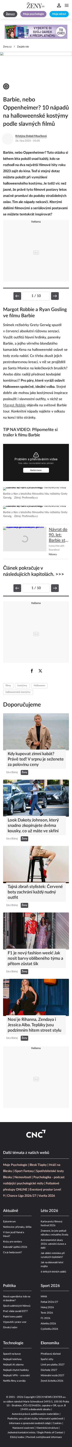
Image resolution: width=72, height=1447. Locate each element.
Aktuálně (10, 1211)
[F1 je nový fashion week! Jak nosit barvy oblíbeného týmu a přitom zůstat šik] (36, 930)
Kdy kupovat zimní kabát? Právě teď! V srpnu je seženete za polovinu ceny (36, 759)
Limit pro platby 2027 (53, 1365)
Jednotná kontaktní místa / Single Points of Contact (35, 1432)
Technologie (13, 1343)
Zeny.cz (7, 47)
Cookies (57, 1423)
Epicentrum (9, 1221)
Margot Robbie (14, 405)
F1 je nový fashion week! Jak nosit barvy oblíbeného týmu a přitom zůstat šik (35, 958)
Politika (9, 1286)
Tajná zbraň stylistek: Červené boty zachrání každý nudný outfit (35, 892)
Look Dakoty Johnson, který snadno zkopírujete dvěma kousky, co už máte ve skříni (33, 825)
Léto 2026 (49, 1211)
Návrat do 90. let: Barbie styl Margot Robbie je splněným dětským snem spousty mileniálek (58, 535)
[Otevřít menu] (66, 5)
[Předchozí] (17, 296)
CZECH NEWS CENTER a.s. (50, 1397)
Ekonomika (50, 1343)
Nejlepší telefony (12, 1359)
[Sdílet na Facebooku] (32, 671)
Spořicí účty (47, 1359)
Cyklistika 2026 (49, 1329)
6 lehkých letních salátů (53, 1272)
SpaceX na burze (12, 1354)
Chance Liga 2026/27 (21, 1195)
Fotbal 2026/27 (49, 1302)
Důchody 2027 (49, 1370)
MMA (44, 1296)
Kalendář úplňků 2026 (15, 1247)
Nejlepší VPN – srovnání (16, 1375)
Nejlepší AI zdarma (13, 1365)
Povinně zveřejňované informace (44, 1437)
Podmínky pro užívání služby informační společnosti (35, 1418)
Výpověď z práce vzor (14, 1322)
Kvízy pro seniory (12, 1241)
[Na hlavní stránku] (36, 5)
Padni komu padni (12, 1316)
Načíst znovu (36, 470)
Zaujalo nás (23, 47)
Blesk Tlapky (38, 1164)
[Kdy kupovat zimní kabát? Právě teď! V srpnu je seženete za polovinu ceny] (36, 731)
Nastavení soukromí (23, 1428)
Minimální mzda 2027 (52, 1375)
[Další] (55, 296)
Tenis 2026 (47, 1313)
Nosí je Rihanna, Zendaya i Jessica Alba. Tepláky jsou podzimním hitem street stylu (34, 1024)
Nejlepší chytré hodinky (16, 1370)
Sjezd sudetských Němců (16, 1306)
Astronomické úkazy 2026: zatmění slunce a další (53, 1244)
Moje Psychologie (15, 1164)
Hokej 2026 (47, 1307)
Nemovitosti (22, 1177)
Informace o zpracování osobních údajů (30, 1423)
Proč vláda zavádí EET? (15, 1311)
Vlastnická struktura (47, 1428)
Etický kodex (17, 1437)
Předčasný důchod (50, 1354)
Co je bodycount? (12, 1252)
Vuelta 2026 (46, 1195)
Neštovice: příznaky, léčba (17, 1227)
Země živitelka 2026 (52, 1381)
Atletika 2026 (48, 1323)
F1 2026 (45, 1318)
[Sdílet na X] (40, 671)
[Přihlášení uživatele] (59, 5)
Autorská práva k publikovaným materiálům (35, 1414)
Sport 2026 (50, 1286)
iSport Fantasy (24, 1171)
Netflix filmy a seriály (14, 1381)
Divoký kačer (10, 1327)
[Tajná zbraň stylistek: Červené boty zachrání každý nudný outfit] (36, 864)
